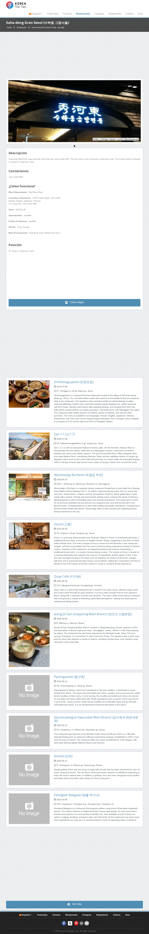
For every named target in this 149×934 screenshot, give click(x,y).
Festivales (52, 13)
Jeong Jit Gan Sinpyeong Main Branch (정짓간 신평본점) (93, 614)
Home (9, 27)
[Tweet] (70, 923)
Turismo (67, 13)
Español (36, 13)
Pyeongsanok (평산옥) (69, 677)
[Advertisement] (74, 55)
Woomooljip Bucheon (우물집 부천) (78, 475)
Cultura (129, 13)
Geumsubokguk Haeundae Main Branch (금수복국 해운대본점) (96, 719)
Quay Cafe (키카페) (67, 576)
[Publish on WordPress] (81, 923)
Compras (99, 13)
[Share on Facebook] (64, 923)
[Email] (86, 923)
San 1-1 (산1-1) (64, 434)
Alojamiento (115, 13)
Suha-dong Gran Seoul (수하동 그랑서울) (48, 27)
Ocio (140, 13)
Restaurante (83, 13)
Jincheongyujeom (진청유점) (74, 382)
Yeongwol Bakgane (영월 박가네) (77, 795)
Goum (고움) (62, 524)
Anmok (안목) (63, 756)
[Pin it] (76, 923)
